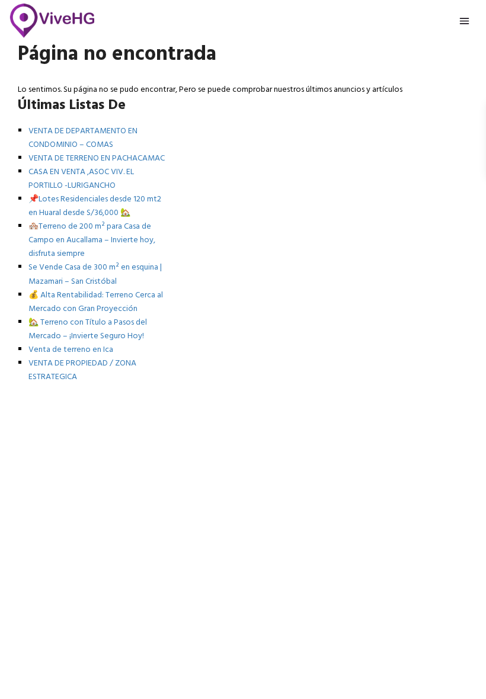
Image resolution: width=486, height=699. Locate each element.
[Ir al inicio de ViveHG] (52, 21)
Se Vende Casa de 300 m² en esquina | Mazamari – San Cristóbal (95, 274)
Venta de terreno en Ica (70, 350)
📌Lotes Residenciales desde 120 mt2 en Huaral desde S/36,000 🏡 (94, 206)
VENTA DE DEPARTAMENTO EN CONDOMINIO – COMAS (83, 138)
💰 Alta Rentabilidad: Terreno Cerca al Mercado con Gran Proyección (95, 302)
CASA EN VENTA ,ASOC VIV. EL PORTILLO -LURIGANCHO (81, 179)
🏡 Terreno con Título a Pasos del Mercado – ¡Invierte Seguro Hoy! (87, 329)
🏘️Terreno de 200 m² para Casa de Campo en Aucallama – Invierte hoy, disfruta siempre (91, 240)
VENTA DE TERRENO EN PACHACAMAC (96, 158)
